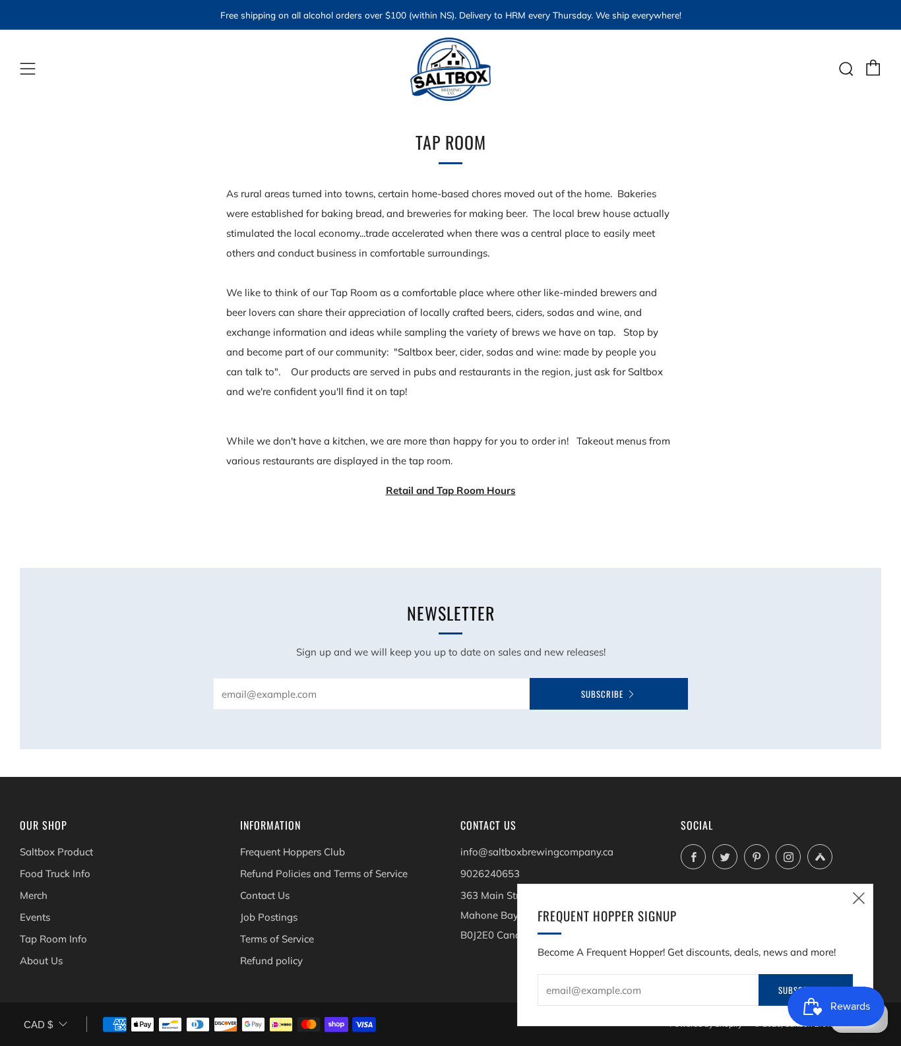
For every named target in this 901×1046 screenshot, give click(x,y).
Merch (33, 895)
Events (35, 917)
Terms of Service (277, 939)
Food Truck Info (55, 873)
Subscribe (602, 693)
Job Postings (268, 917)
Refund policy (271, 960)
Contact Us (265, 895)
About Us (41, 960)
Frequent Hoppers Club (292, 852)
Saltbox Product (56, 852)
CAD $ (38, 1024)
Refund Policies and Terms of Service (324, 873)
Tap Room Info (53, 939)
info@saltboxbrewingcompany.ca (536, 852)
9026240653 (490, 873)
